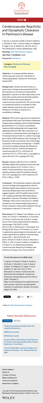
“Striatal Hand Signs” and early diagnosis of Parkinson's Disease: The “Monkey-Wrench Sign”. (20, 350)
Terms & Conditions (10, 380)
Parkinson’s (16, 58)
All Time (17, 321)
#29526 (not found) (11, 336)
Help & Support (8, 369)
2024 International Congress (21, 52)
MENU (20, 20)
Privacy (13, 375)
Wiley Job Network (9, 378)
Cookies (5, 375)
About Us (5, 372)
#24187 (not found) (11, 332)
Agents (16, 383)
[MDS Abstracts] (21, 14)
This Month (7, 321)
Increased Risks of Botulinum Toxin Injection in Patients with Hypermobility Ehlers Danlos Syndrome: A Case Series (21, 342)
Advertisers (6, 383)
